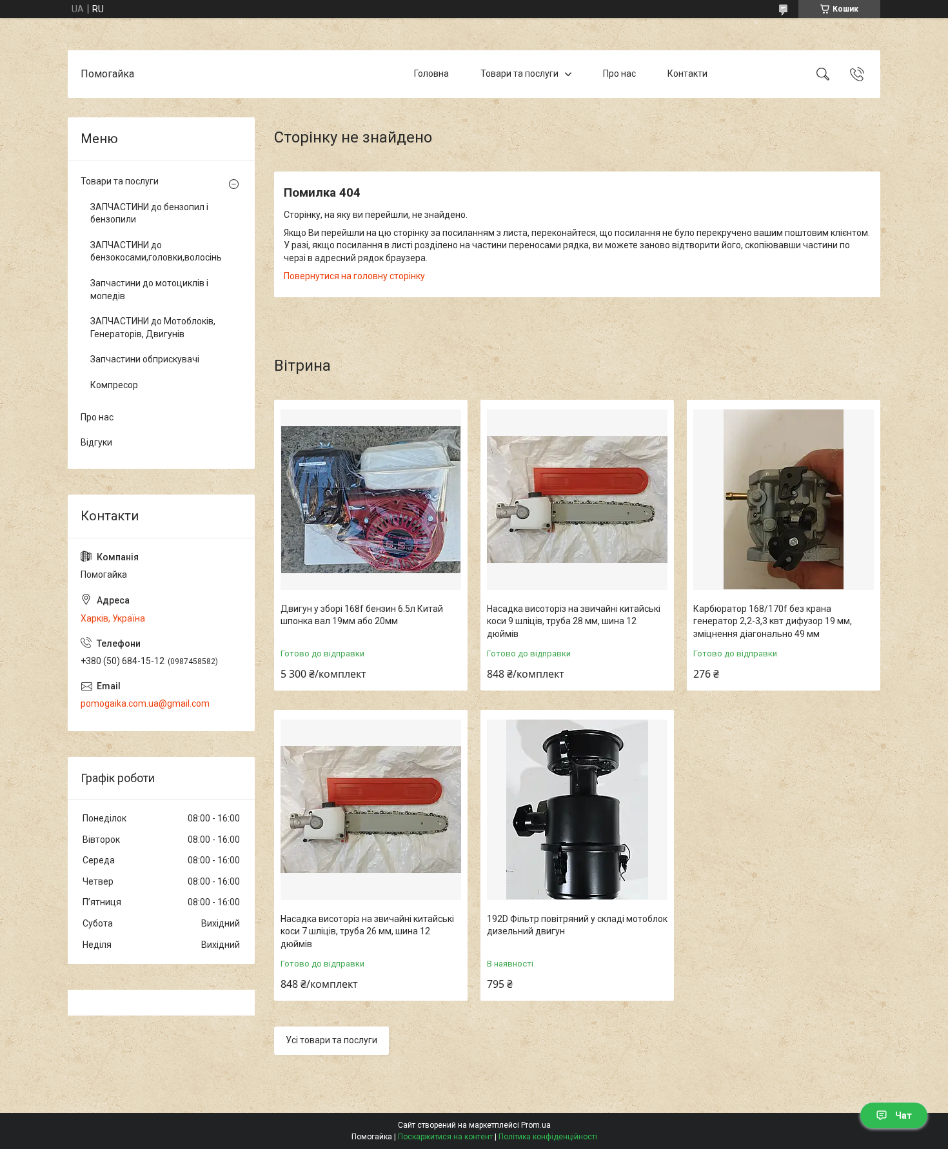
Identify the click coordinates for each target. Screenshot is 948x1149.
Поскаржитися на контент (445, 1136)
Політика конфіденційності (548, 1136)
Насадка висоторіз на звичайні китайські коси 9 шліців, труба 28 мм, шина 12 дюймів (573, 621)
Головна (431, 73)
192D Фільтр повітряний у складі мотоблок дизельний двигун (577, 925)
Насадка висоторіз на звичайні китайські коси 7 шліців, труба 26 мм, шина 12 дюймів (367, 931)
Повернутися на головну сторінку (354, 276)
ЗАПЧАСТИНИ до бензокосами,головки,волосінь (156, 251)
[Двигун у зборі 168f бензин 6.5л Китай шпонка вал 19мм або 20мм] (371, 499)
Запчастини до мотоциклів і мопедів (149, 289)
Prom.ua (536, 1125)
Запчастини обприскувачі (144, 359)
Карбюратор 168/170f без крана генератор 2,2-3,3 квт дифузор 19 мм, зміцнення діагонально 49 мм (772, 621)
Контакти (687, 73)
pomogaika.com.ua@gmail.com (145, 703)
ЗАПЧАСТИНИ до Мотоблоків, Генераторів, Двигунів (152, 327)
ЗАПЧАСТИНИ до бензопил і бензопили (149, 213)
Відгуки (96, 442)
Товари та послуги (519, 73)
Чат (903, 1115)
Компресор (114, 385)
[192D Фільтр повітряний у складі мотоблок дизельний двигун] (577, 810)
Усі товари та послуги (331, 1040)
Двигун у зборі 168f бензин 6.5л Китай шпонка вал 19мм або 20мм (362, 615)
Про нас (619, 73)
